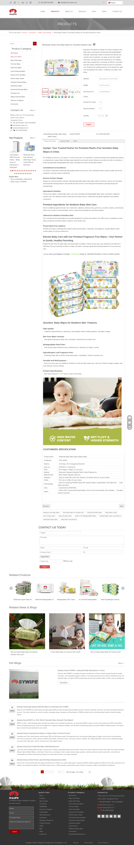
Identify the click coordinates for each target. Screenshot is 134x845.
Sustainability (44, 812)
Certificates (43, 817)
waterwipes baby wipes (50, 519)
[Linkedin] (14, 2)
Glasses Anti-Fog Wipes (18, 75)
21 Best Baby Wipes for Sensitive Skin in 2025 (65, 652)
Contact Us (43, 834)
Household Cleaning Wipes (19, 89)
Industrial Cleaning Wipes (18, 82)
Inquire (88, 124)
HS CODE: (99, 134)
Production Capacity (46, 809)
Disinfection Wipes (16, 86)
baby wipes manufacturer (69, 519)
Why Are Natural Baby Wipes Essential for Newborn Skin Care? (24, 653)
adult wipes (74, 194)
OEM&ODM (43, 806)
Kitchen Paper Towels (17, 78)
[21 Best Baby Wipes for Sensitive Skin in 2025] (67, 631)
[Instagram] (26, 2)
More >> (33, 110)
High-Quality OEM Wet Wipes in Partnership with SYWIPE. (48, 707)
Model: (45, 134)
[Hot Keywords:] (103, 2)
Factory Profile (64, 141)
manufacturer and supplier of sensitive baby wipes (66, 157)
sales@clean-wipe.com (68, 2)
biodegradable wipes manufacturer (110, 516)
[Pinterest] (30, 2)
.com (27, 128)
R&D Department (45, 815)
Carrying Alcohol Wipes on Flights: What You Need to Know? (49, 733)
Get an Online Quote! (111, 254)
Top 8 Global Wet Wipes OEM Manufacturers (43, 746)
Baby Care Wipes (16, 56)
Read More (64, 683)
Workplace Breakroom (46, 820)
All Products (14, 53)
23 (59, 772)
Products (42, 798)
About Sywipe (44, 801)
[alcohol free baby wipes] (83, 259)
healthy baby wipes (98, 244)
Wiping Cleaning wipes (76, 828)
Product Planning (45, 823)
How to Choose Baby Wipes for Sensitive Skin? (105, 652)
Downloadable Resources (77, 834)
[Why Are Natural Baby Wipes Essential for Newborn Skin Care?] (27, 631)
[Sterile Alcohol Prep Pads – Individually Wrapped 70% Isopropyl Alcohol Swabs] (29, 145)
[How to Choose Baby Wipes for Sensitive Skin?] (107, 631)
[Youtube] (22, 2)
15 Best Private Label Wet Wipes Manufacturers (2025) (47, 760)
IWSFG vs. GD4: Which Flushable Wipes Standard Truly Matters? (50, 720)
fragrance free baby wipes (51, 512)
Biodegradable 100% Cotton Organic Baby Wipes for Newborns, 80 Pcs (67, 599)
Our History (43, 804)
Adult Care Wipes (16, 67)
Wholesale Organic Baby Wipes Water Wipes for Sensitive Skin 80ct (23, 599)
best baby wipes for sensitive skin (73, 512)
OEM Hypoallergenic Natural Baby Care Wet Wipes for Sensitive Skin (110, 599)
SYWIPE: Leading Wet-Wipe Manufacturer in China (87, 670)
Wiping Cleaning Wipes (18, 96)
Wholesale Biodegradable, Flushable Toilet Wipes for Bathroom (45, 599)
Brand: (72, 134)
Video (41, 831)
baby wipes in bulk (111, 512)
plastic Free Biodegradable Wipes (85, 516)
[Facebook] (10, 2)
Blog (41, 828)
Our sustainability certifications (21, 179)
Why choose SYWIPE (18, 181)
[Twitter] (18, 2)
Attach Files (45, 557)
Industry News (63, 670)
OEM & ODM (63, 490)
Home (41, 795)
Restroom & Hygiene (17, 100)
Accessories (14, 104)
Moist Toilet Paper (16, 60)
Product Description (50, 141)
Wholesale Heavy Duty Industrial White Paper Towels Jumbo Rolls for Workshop (16, 160)
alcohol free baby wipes (94, 512)
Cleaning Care (15, 93)
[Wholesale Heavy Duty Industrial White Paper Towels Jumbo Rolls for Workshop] (16, 146)
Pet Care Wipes (15, 64)
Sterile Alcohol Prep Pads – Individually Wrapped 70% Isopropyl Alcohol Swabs (29, 158)
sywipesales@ (17, 128)
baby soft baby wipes (65, 516)
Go (90, 772)
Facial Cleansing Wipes (18, 71)
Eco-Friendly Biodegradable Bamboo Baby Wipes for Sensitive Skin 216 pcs (89, 599)
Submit (45, 567)
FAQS (75, 141)
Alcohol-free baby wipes (51, 363)
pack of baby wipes (49, 516)
